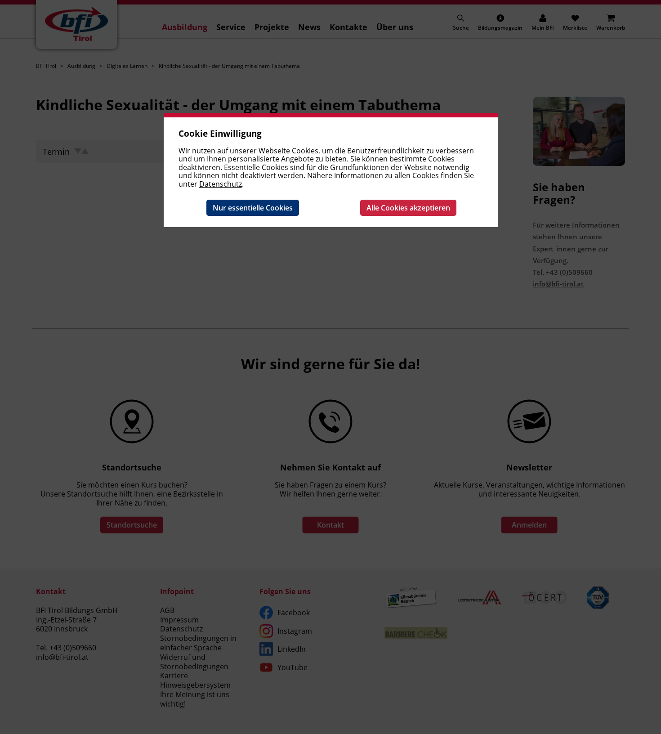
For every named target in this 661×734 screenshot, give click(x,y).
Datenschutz (220, 184)
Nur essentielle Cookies (253, 208)
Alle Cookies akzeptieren (408, 208)
